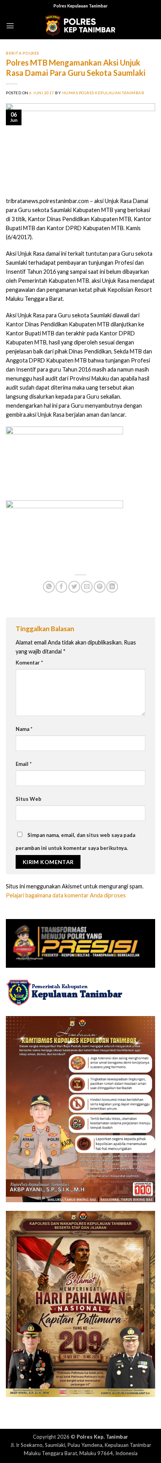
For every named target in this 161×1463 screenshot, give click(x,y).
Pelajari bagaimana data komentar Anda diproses (66, 895)
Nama (24, 729)
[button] (10, 25)
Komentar (29, 662)
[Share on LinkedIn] (112, 587)
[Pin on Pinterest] (100, 587)
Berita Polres (22, 53)
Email (24, 764)
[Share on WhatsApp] (49, 587)
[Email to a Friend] (87, 587)
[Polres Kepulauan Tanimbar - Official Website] (80, 25)
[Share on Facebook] (61, 587)
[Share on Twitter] (74, 587)
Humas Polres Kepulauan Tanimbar (103, 92)
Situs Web (28, 799)
